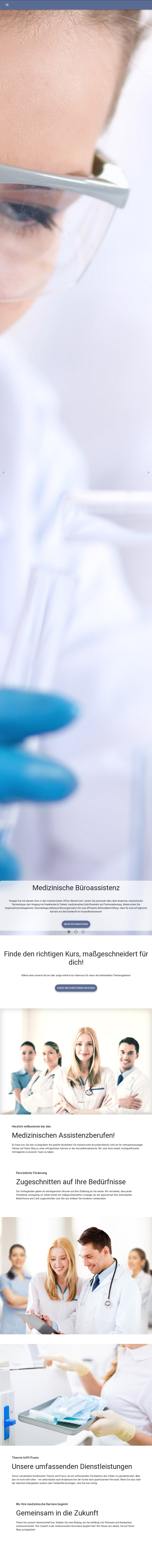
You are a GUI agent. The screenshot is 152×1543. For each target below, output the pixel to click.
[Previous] (3, 472)
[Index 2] (76, 931)
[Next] (148, 472)
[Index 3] (83, 931)
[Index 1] (68, 931)
